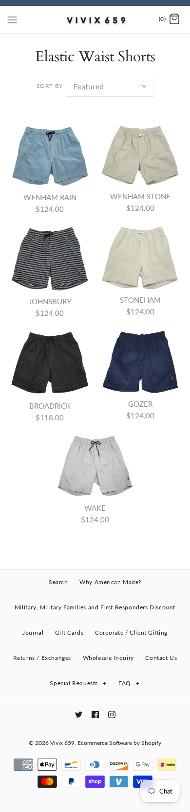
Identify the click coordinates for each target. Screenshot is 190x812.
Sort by (50, 85)
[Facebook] (95, 714)
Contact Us (161, 657)
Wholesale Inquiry (108, 657)
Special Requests (78, 683)
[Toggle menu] (12, 19)
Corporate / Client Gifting (131, 632)
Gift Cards (69, 632)
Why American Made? (110, 582)
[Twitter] (78, 714)
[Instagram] (111, 714)
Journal (32, 632)
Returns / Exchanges (42, 657)
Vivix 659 (62, 742)
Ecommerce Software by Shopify (119, 742)
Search (58, 582)
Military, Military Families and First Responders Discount (95, 607)
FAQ (128, 683)
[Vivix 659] (95, 19)
